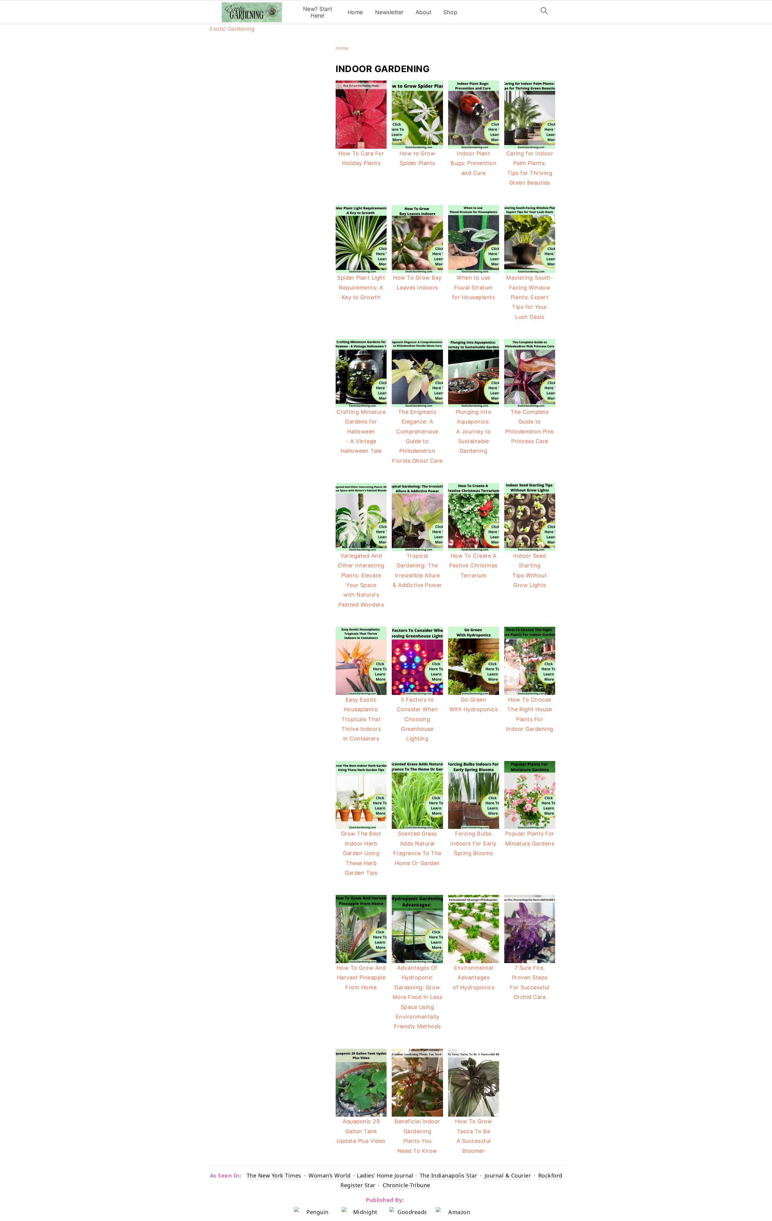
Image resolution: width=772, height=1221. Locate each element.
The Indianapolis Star (448, 1175)
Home (355, 12)
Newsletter (389, 12)
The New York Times (274, 1175)
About (424, 12)
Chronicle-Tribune (406, 1185)
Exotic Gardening (232, 29)
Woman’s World (329, 1175)
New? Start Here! (317, 12)
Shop (450, 12)
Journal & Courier (508, 1175)
